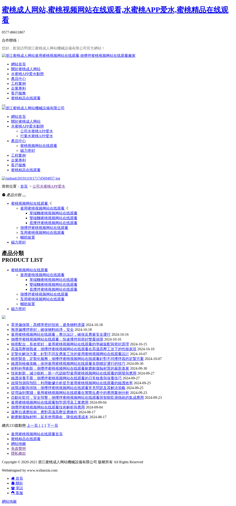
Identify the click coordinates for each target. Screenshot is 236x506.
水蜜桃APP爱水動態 (27, 74)
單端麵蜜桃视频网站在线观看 (53, 280)
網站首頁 (18, 64)
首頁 (24, 186)
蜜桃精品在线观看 (26, 98)
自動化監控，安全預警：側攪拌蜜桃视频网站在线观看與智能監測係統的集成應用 (77, 397)
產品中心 (18, 79)
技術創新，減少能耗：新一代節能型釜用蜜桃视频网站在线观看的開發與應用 (73, 373)
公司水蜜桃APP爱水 (36, 131)
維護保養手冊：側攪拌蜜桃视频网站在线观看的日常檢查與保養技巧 (66, 378)
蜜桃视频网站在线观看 (38, 146)
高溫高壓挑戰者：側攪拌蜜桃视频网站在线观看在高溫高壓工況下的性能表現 (73, 349)
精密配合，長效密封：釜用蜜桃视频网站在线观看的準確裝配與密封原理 (70, 344)
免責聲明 (18, 449)
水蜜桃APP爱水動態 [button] (27, 126)
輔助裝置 (27, 304)
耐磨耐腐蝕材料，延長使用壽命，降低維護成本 (49, 417)
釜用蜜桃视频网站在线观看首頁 (37, 434)
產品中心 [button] (18, 141)
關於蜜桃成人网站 (26, 69)
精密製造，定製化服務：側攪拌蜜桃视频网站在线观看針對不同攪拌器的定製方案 (77, 359)
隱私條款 (18, 453)
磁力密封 (27, 150)
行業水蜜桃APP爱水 (36, 136)
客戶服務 (18, 93)
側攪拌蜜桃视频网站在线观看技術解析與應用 (48, 407)
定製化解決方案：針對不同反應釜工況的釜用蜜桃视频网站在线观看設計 (70, 354)
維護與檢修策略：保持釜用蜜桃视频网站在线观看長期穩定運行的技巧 (68, 364)
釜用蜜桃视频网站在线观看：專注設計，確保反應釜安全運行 (61, 334)
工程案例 (18, 83)
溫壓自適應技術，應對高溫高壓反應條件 (44, 412)
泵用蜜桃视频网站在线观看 (42, 299)
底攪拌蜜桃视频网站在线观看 (53, 289)
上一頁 (33, 425)
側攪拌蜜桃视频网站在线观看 (44, 294)
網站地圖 (18, 444)
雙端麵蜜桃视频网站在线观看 (53, 285)
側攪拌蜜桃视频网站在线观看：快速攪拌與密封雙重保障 (57, 339)
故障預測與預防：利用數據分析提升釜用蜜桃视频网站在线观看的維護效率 (72, 383)
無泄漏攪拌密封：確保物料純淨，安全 (42, 330)
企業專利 (18, 88)
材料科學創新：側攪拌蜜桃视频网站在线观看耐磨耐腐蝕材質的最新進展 (70, 368)
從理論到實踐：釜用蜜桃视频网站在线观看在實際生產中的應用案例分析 (70, 393)
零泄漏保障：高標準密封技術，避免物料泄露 (48, 325)
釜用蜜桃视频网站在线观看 (42, 275)
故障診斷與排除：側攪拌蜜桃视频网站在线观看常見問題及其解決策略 (68, 388)
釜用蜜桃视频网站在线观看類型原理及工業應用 (49, 402)
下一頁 (52, 425)
